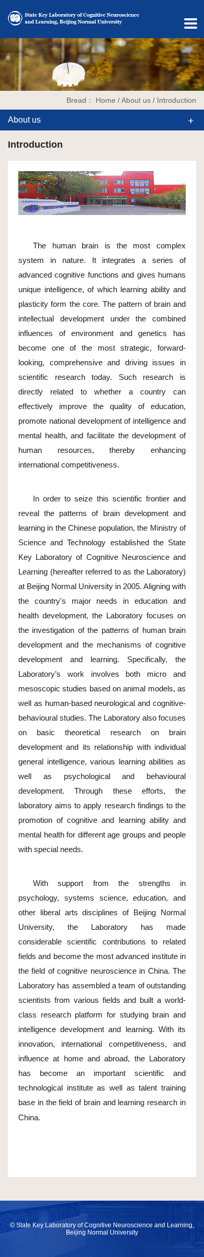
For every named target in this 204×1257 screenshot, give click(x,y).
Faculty (12, 107)
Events (12, 171)
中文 (11, 33)
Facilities (12, 150)
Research (12, 129)
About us (12, 76)
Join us (12, 203)
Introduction (176, 100)
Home (106, 100)
